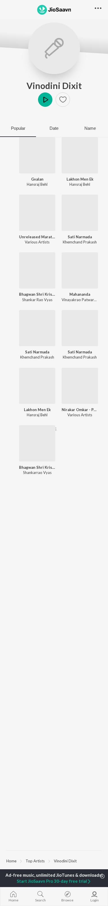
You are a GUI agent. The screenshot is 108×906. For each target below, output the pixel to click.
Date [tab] (54, 128)
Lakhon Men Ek (80, 179)
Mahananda (79, 294)
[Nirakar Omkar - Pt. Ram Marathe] (80, 386)
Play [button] (45, 99)
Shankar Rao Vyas (37, 299)
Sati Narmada (80, 237)
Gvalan (37, 179)
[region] (54, 860)
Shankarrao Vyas (37, 472)
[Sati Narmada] (80, 213)
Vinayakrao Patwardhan (82, 299)
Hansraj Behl (37, 184)
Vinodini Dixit (54, 85)
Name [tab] (90, 128)
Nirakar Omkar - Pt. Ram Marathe (80, 409)
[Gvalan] (37, 155)
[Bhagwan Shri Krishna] (37, 270)
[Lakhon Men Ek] (80, 155)
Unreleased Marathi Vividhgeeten (37, 237)
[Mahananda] (80, 270)
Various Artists (37, 242)
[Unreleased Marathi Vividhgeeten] (37, 213)
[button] (63, 99)
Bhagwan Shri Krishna (37, 294)
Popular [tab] (18, 128)
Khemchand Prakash (80, 242)
